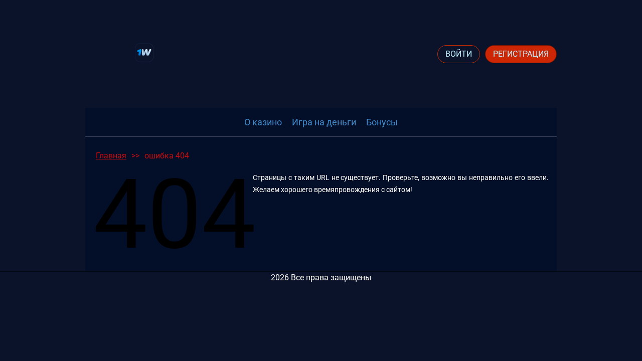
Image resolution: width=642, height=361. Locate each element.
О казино (263, 122)
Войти (458, 54)
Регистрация (521, 54)
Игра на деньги (324, 122)
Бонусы (382, 122)
